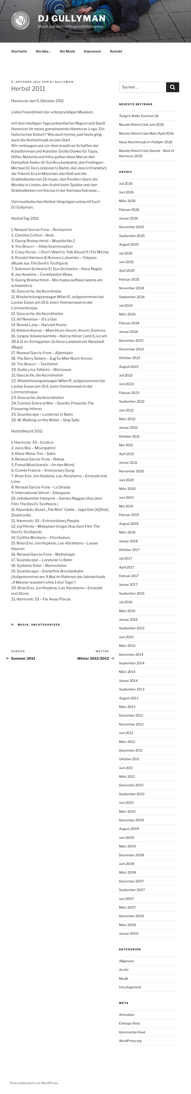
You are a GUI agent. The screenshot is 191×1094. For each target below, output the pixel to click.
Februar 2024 (129, 323)
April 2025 (127, 270)
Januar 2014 (128, 681)
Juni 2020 (126, 480)
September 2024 (132, 297)
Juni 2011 (126, 768)
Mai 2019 (126, 506)
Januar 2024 (128, 332)
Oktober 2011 (129, 759)
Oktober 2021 (129, 436)
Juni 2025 (126, 262)
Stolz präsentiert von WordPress (34, 1083)
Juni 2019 (126, 497)
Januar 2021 (128, 462)
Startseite (19, 51)
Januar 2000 (129, 933)
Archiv (124, 970)
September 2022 (131, 401)
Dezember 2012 (131, 715)
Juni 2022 (126, 410)
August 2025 (129, 244)
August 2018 (128, 524)
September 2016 (131, 593)
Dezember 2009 (131, 820)
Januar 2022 (128, 427)
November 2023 (131, 349)
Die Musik (67, 51)
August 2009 (129, 829)
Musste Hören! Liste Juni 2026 (141, 124)
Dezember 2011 (131, 750)
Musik (23, 624)
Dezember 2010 (131, 785)
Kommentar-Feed (132, 1032)
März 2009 (127, 846)
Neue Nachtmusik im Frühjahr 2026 (145, 142)
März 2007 (127, 907)
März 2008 (127, 872)
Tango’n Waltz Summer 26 (139, 116)
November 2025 (131, 227)
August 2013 (128, 698)
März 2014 (127, 672)
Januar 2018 (128, 541)
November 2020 (131, 471)
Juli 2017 (125, 558)
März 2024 (127, 314)
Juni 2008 (126, 864)
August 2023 (129, 367)
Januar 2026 (128, 218)
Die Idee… (43, 51)
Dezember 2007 (131, 881)
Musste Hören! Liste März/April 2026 (146, 133)
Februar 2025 (129, 279)
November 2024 (131, 288)
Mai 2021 (126, 445)
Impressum (92, 51)
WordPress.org (130, 1041)
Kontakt (116, 51)
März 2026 (127, 201)
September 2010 (132, 794)
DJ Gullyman (72, 18)
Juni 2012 (126, 733)
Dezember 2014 (131, 654)
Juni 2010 (126, 803)
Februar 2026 (129, 210)
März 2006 (127, 925)
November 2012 (131, 724)
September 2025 (132, 236)
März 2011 (127, 776)
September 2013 (131, 689)
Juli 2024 (126, 305)
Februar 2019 (129, 515)
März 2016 (127, 611)
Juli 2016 (125, 602)
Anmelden (126, 1015)
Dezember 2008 (131, 855)
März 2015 (127, 646)
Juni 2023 (126, 384)
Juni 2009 (126, 838)
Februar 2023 (129, 393)
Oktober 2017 (129, 550)
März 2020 (127, 489)
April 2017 (126, 567)
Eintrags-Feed (129, 1023)
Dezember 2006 (131, 916)
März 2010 (127, 811)
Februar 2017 (129, 576)
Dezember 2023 (131, 340)
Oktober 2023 (129, 358)
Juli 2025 (126, 253)
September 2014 (131, 663)
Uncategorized (45, 624)
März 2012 (127, 742)
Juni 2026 (126, 192)
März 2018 (127, 532)
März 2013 (127, 707)
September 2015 (131, 628)
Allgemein (126, 961)
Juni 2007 (126, 899)
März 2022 (127, 419)
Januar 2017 (128, 584)
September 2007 (132, 890)
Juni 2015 (126, 637)
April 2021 (126, 454)
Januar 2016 (128, 619)
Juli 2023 (126, 375)
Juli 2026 (126, 183)
